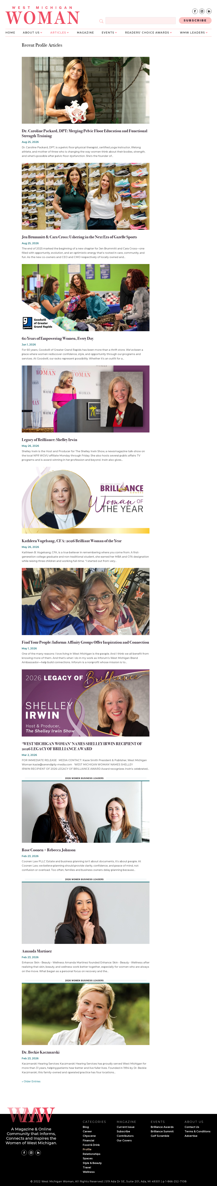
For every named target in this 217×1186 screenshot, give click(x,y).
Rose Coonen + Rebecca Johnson (48, 850)
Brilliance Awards (162, 1127)
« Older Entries (31, 1081)
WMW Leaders (192, 33)
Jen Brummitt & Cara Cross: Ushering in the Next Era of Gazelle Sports (79, 237)
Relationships (91, 1154)
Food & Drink (91, 1145)
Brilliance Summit (162, 1131)
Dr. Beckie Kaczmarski (41, 1052)
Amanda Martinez (37, 951)
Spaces (88, 1158)
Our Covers (124, 1140)
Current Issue (126, 1127)
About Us (31, 33)
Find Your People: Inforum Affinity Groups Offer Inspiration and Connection (85, 642)
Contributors (125, 1136)
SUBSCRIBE (195, 20)
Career (87, 1131)
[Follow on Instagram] (202, 11)
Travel (87, 1167)
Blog (86, 1127)
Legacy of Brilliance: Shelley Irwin (49, 439)
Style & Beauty (92, 1163)
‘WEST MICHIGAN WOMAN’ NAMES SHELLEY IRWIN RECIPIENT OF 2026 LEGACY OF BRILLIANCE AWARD (82, 746)
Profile (87, 1149)
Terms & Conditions (197, 1131)
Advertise (191, 1136)
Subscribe (123, 1131)
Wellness (89, 1172)
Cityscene (89, 1136)
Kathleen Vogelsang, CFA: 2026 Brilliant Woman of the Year (72, 540)
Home (10, 33)
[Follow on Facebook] (195, 11)
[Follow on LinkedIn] (209, 11)
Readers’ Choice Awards (147, 33)
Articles (58, 33)
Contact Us (192, 1127)
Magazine (85, 33)
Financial (88, 1140)
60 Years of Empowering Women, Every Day (58, 338)
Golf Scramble (160, 1136)
